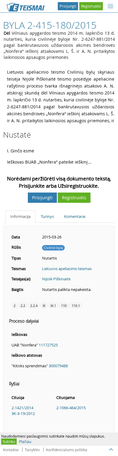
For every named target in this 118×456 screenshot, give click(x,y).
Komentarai (74, 216)
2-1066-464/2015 (71, 407)
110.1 (76, 305)
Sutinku (9, 441)
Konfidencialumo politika (66, 450)
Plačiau (25, 441)
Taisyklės (32, 450)
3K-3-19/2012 (23, 413)
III (44, 305)
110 (64, 305)
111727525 (48, 345)
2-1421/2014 (22, 407)
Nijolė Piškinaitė (56, 279)
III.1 (53, 305)
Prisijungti (68, 6)
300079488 (58, 365)
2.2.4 (34, 305)
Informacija (20, 216)
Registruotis (91, 6)
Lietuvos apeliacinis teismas (67, 268)
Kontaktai (11, 450)
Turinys (47, 216)
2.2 (23, 305)
